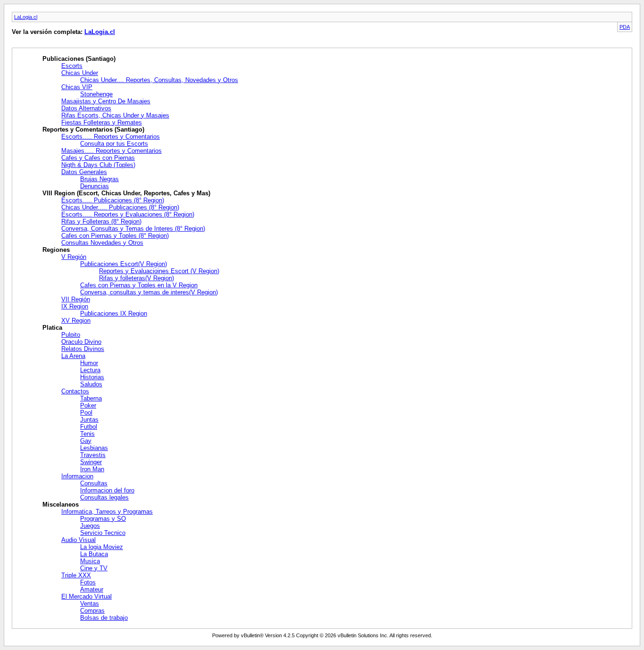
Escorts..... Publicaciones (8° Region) (112, 200)
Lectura (90, 370)
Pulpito (70, 334)
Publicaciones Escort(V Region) (123, 263)
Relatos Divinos (82, 348)
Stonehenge (96, 94)
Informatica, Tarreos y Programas (107, 511)
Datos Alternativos (86, 108)
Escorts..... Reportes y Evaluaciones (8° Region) (127, 214)
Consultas (93, 483)
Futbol (88, 426)
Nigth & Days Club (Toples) (98, 164)
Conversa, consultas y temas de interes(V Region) (149, 292)
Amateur (91, 589)
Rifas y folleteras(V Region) (136, 278)
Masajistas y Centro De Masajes (105, 101)
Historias (92, 377)
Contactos (75, 391)
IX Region (74, 306)
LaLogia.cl (25, 17)
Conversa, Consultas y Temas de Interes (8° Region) (133, 228)
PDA (624, 27)
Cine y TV (93, 568)
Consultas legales (104, 497)
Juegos (90, 525)
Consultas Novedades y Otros (102, 242)
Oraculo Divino (81, 341)
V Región (73, 256)
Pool (86, 412)
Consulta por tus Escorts (114, 143)
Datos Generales (84, 171)
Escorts (72, 65)
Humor (89, 363)
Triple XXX (76, 575)
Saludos (91, 384)
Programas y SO (103, 518)
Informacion (77, 476)
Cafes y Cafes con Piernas (98, 157)
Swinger (91, 462)
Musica (90, 561)
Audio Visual (78, 539)
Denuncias (94, 186)
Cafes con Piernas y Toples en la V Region (139, 285)
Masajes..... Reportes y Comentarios (111, 150)
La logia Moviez (101, 546)
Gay (85, 440)
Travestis (93, 454)
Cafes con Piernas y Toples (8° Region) (115, 235)
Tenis (87, 433)
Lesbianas (94, 447)
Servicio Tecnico (102, 532)
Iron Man (92, 469)
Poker (88, 405)
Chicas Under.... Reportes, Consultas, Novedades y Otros (159, 79)
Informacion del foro (107, 490)
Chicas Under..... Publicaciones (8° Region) (120, 207)
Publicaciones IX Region (113, 313)
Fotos (88, 582)
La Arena (73, 355)
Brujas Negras (99, 179)
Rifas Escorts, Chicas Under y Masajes (115, 115)
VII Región (75, 299)
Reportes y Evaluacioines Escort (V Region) (159, 271)
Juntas (89, 419)
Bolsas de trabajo (104, 617)
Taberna (91, 398)
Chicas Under (79, 72)
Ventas (89, 603)
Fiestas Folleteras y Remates (101, 122)
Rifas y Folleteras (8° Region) (101, 221)
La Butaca (94, 554)
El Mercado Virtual (86, 596)
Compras (92, 610)
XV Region (76, 320)
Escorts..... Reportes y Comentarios (110, 136)
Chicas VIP (76, 87)
